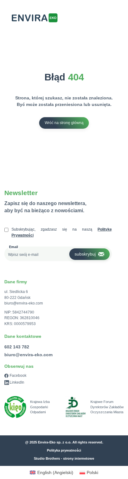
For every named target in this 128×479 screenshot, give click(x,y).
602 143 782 (16, 346)
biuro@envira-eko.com (23, 303)
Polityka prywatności (64, 450)
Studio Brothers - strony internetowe (64, 458)
